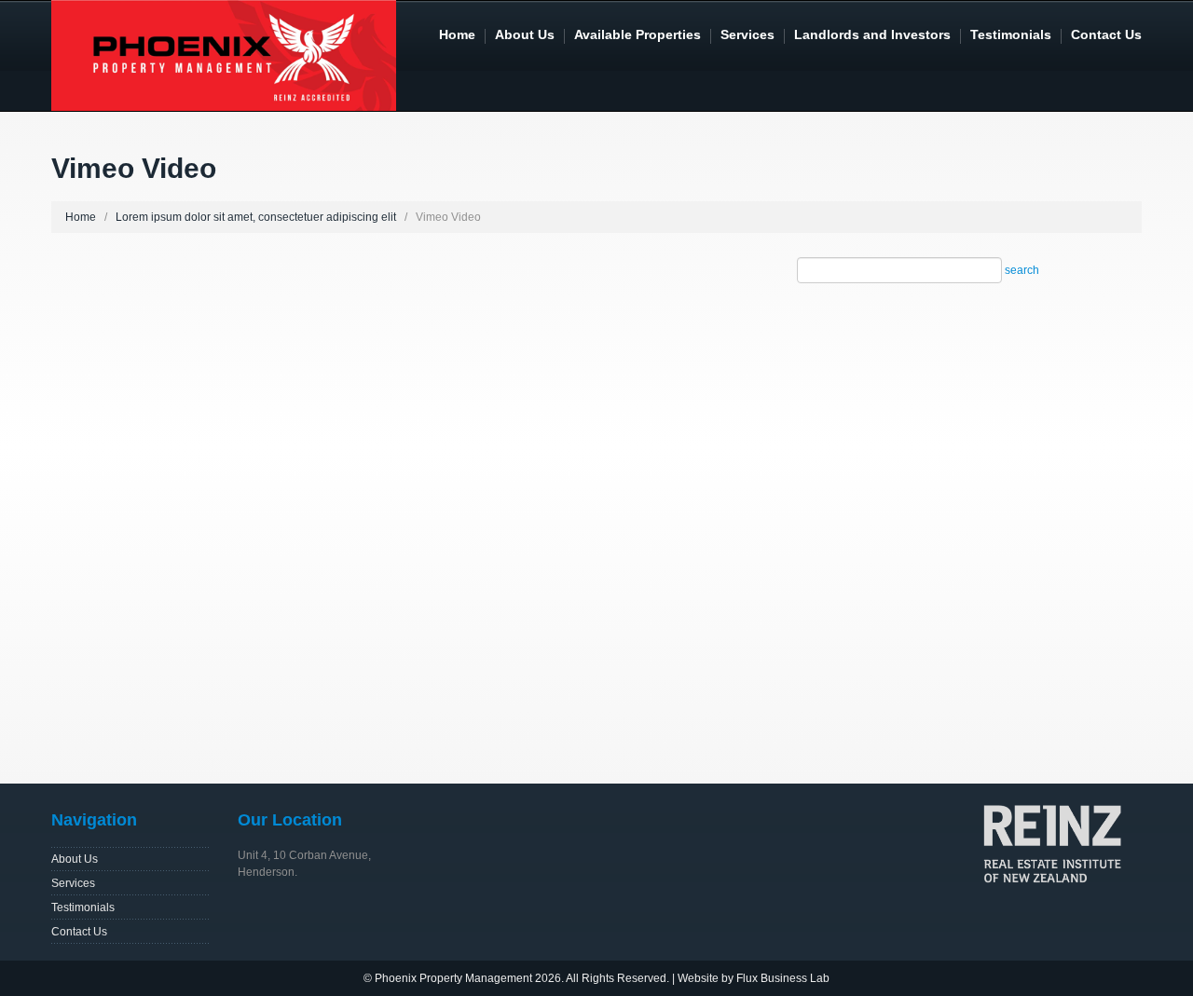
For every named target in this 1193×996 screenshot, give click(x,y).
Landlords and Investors (872, 34)
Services (747, 34)
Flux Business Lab (783, 978)
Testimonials (1010, 34)
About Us (525, 34)
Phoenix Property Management (453, 978)
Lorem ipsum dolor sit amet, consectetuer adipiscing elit (256, 217)
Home (457, 34)
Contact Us (1106, 34)
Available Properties (637, 34)
